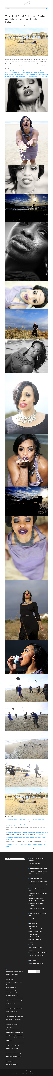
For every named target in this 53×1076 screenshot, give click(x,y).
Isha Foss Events (20, 1016)
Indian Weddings (33, 926)
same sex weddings (10, 1032)
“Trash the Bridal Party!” (35, 863)
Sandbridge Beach (19, 1032)
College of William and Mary (11, 992)
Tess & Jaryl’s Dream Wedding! (36, 955)
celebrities (21, 25)
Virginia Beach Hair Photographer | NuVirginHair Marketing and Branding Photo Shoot (27, 832)
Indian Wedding (33, 923)
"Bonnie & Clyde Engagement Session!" (38, 871)
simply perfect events (10, 1037)
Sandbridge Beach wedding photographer (14, 1035)
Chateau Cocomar (10, 984)
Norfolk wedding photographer (12, 1024)
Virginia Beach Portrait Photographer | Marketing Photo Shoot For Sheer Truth (25, 819)
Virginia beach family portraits (12, 1048)
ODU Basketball (9, 1027)
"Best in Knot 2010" (33, 866)
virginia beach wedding (10, 1051)
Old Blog (31, 950)
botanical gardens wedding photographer (14, 982)
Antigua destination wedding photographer (14, 971)
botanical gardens (9, 979)
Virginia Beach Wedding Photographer (13, 1053)
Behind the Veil (15, 974)
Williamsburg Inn (9, 1061)
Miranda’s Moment (33, 944)
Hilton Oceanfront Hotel (11, 1016)
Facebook (31, 918)
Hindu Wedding (33, 921)
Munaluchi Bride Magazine (11, 1021)
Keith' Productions (33, 934)
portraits (26, 25)
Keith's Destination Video (35, 936)
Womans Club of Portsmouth (12, 1064)
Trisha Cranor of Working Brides (12, 1045)
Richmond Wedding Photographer (13, 1029)
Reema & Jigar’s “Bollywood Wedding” (38, 952)
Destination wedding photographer (13, 995)
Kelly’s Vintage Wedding (35, 939)
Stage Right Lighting (20, 1037)
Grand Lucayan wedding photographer (13, 1005)
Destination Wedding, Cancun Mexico (38, 881)
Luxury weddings (9, 1019)
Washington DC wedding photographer (13, 1056)
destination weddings (10, 998)
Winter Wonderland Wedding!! (36, 963)
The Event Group (9, 1040)
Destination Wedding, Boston (36, 878)
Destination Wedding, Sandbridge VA (38, 911)
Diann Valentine (19, 998)
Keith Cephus (9, 25)
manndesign (38, 1073)
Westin (18, 1059)
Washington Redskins (10, 1059)
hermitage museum (10, 1013)
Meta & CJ (31, 942)
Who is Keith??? (32, 960)
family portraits (9, 1000)
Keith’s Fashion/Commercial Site (36, 928)
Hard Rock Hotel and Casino (11, 1011)
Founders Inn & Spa (18, 1000)
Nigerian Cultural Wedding (35, 947)
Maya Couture (17, 1019)
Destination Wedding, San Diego (36, 908)
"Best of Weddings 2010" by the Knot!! (38, 868)
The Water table (20, 1043)
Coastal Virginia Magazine (11, 990)
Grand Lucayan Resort (10, 1003)
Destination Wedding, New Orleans (37, 900)
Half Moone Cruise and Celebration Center (14, 1008)
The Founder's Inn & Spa (11, 1043)
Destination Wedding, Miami (36, 898)
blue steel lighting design (11, 976)
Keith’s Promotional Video (35, 931)
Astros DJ (8, 974)
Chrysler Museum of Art (11, 987)
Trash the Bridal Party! (34, 958)
